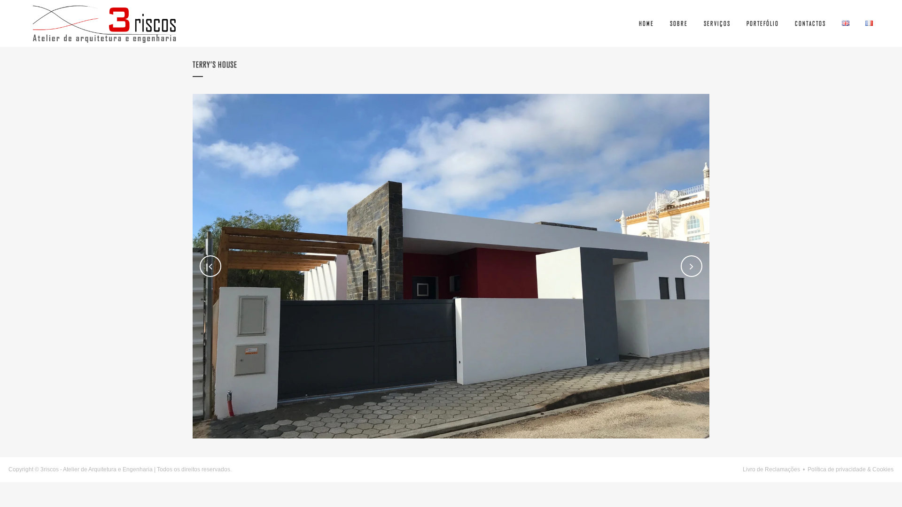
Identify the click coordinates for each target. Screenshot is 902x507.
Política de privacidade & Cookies (851, 469)
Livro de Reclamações (771, 469)
